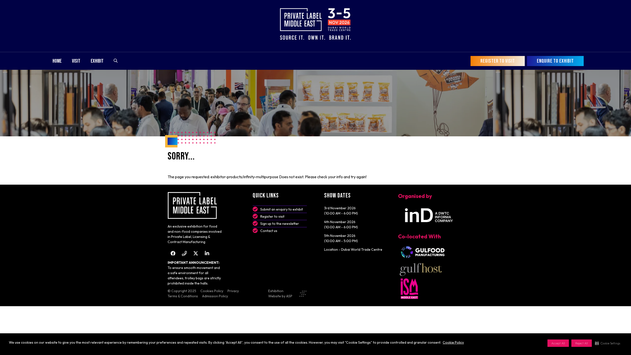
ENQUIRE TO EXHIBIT (555, 61)
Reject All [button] (581, 343)
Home (57, 61)
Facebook (173, 253)
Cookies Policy (211, 291)
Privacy (233, 291)
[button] (607, 343)
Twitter (195, 253)
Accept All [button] (558, 343)
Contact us (268, 231)
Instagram (184, 253)
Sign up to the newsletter (279, 223)
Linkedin (207, 253)
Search (116, 61)
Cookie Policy (453, 342)
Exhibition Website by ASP (280, 293)
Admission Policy (215, 296)
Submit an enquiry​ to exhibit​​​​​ (281, 209)
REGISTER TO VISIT (497, 61)
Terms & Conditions (183, 296)
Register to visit (272, 216)
